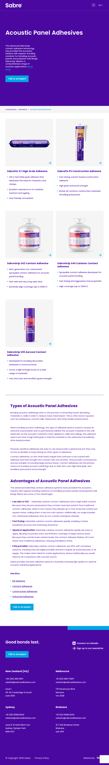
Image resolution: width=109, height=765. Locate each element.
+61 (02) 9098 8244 (14, 714)
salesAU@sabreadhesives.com (71, 682)
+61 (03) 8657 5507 (65, 678)
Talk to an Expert (17, 78)
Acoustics (23, 109)
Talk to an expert (22, 607)
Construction (10, 109)
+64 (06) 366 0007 (14, 678)
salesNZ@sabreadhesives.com (20, 682)
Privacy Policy (42, 758)
